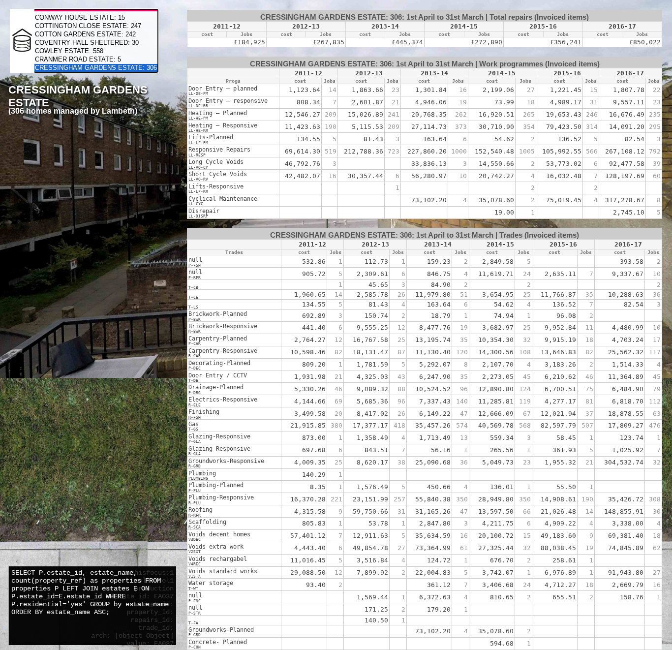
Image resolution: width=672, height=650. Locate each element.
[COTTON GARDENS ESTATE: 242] (96, 35)
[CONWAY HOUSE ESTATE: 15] (96, 18)
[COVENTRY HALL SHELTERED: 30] (96, 43)
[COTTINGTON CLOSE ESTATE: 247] (96, 26)
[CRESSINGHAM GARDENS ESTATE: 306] (96, 68)
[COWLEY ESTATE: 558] (96, 51)
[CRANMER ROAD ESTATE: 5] (96, 60)
